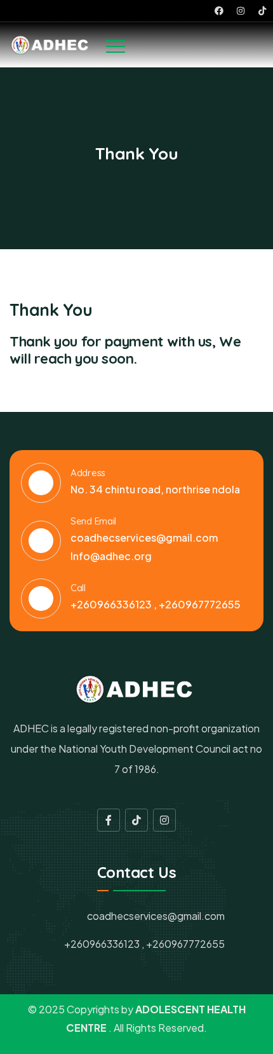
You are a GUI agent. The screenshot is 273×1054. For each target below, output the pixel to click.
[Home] (51, 45)
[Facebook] (219, 10)
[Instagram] (240, 10)
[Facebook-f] (108, 820)
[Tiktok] (262, 10)
